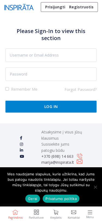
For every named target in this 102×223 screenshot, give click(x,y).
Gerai (32, 198)
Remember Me (24, 89)
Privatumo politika (61, 198)
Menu (90, 217)
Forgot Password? (80, 89)
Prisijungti (55, 6)
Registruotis (81, 6)
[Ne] (95, 187)
